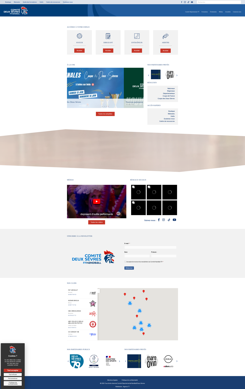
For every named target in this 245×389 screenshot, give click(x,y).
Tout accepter (12, 370)
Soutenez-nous (169, 119)
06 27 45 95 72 (72, 327)
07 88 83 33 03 (72, 336)
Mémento (171, 114)
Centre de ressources (167, 121)
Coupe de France (169, 96)
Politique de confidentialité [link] (13, 383)
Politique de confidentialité (130, 380)
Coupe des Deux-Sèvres (166, 98)
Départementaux (169, 93)
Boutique (171, 111)
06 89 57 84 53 (72, 294)
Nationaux (171, 88)
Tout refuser (13, 374)
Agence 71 (126, 386)
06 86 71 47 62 (72, 305)
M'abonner (129, 268)
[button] (79, 50)
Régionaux (171, 91)
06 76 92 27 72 (72, 315)
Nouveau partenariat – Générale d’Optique (87, 102)
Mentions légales (112, 380)
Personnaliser (12, 378)
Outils (173, 116)
